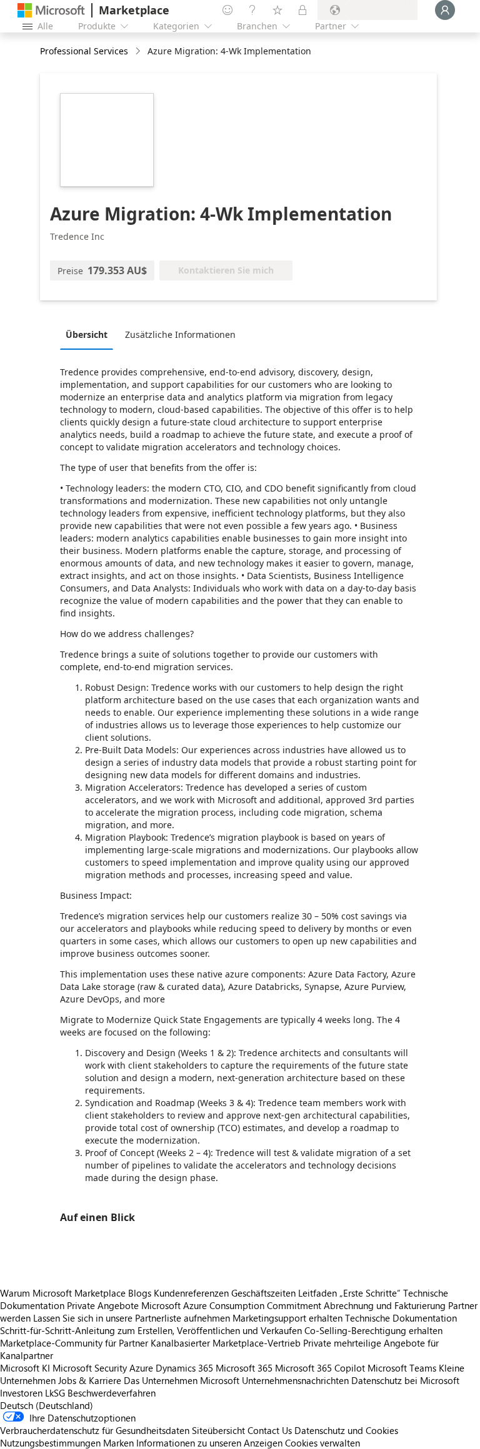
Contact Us (270, 1430)
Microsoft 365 (244, 1368)
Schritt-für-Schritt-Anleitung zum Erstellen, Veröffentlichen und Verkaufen (151, 1330)
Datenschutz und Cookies (346, 1430)
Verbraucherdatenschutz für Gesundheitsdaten (94, 1430)
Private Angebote (103, 1305)
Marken (118, 1443)
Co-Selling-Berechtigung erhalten (373, 1330)
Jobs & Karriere (89, 1380)
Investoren (21, 1393)
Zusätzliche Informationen (180, 334)
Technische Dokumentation (401, 1318)
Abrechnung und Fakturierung (385, 1305)
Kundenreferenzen (191, 1293)
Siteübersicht (218, 1430)
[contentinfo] (139, 51)
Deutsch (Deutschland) (46, 1405)
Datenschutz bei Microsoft (405, 1380)
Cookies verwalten (322, 1443)
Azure (141, 1368)
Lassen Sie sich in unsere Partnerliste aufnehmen (131, 1318)
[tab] (89, 334)
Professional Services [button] (84, 51)
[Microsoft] (51, 10)
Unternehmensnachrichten (295, 1380)
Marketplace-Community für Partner (74, 1343)
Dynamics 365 (184, 1368)
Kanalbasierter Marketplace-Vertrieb (226, 1343)
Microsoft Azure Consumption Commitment (232, 1305)
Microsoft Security (89, 1368)
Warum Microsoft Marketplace (63, 1293)
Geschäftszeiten (263, 1293)
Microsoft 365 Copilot (320, 1368)
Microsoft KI (25, 1368)
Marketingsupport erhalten (287, 1318)
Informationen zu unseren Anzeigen (209, 1443)
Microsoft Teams (402, 1368)
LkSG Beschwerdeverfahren (100, 1393)
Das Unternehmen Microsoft (181, 1380)
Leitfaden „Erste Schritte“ (349, 1293)
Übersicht (87, 334)
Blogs (139, 1293)
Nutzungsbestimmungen (50, 1443)
